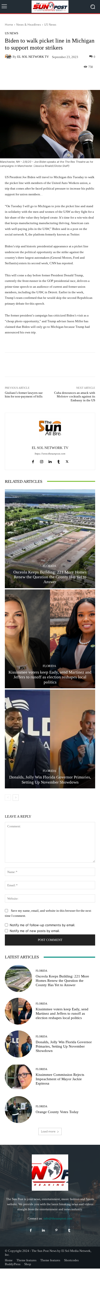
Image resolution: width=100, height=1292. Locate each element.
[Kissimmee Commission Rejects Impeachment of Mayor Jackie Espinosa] (18, 1076)
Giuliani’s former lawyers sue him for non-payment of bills (24, 394)
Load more (48, 1131)
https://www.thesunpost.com (50, 453)
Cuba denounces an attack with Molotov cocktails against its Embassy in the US (74, 396)
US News (50, 24)
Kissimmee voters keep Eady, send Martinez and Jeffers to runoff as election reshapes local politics (50, 677)
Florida (49, 565)
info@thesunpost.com (57, 1218)
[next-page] (16, 797)
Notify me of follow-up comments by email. (42, 925)
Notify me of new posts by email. (35, 931)
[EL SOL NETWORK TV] (9, 57)
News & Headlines (28, 24)
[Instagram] (41, 460)
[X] (67, 460)
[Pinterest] (56, 1230)
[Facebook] (33, 460)
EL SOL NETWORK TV (33, 56)
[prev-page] (8, 797)
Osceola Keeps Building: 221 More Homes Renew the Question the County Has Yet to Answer (50, 577)
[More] (62, 78)
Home (9, 24)
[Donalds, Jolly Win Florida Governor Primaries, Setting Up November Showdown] (50, 739)
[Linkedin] (50, 460)
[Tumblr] (58, 460)
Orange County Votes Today (57, 1112)
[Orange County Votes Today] (18, 1109)
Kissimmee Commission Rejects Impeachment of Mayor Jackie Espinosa (60, 1079)
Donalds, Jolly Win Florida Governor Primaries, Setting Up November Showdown (50, 779)
